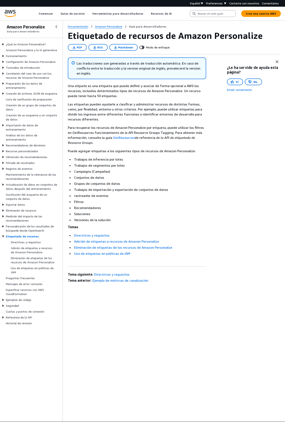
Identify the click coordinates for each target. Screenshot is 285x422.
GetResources (124, 138)
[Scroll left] (35, 13)
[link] (147, 26)
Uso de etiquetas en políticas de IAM (102, 253)
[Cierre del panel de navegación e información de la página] (277, 61)
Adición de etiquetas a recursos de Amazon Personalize (116, 241)
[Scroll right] (174, 13)
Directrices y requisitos (92, 235)
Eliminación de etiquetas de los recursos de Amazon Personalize (123, 247)
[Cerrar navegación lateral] (56, 26)
